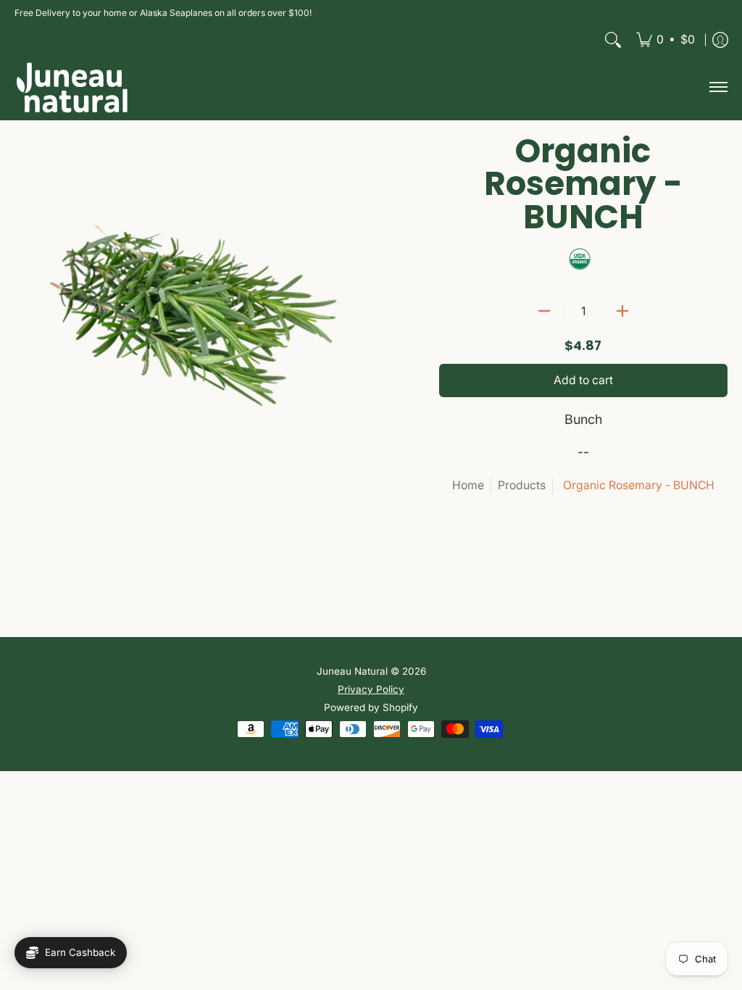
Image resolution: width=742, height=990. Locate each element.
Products (522, 485)
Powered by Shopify (371, 707)
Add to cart (583, 380)
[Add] (622, 311)
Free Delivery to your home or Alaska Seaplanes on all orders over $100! (163, 12)
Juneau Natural (352, 671)
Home (468, 485)
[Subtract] (544, 311)
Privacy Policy (371, 689)
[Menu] (718, 87)
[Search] (613, 39)
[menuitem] (665, 39)
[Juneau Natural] (72, 87)
